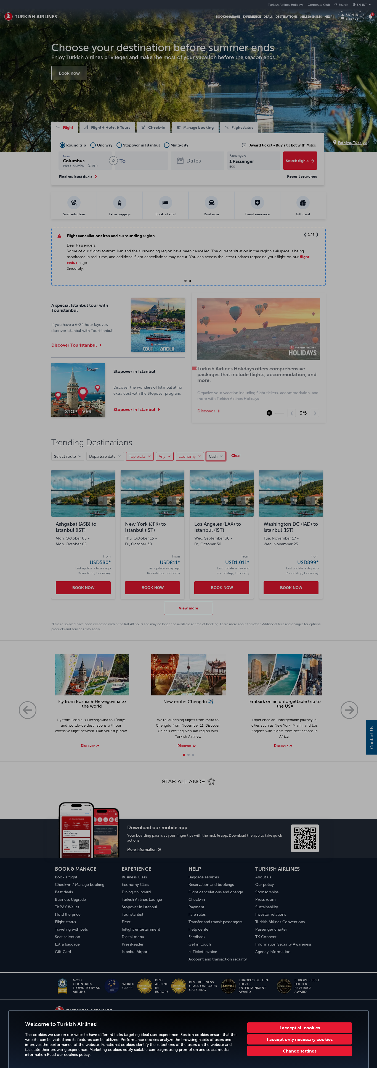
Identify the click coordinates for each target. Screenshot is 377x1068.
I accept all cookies (300, 1027)
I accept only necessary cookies (300, 1039)
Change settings (300, 1050)
